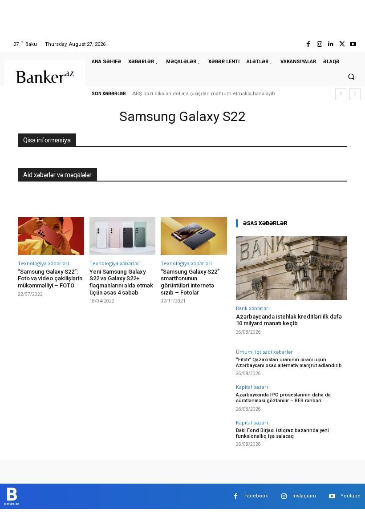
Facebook (256, 496)
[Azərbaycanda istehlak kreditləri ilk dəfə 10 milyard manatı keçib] (291, 268)
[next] (355, 93)
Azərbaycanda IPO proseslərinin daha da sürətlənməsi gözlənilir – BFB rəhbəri (283, 398)
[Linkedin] (330, 44)
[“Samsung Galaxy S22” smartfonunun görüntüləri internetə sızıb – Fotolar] (194, 236)
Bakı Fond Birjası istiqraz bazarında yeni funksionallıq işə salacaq (282, 433)
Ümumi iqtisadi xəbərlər (264, 351)
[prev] (340, 93)
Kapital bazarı (252, 386)
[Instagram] (319, 44)
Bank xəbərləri (253, 308)
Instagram (304, 496)
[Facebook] (308, 44)
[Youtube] (353, 44)
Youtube (351, 496)
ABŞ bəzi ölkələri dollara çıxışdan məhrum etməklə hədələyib (204, 94)
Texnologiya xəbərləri (43, 263)
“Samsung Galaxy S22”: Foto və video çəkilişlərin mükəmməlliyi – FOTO (50, 278)
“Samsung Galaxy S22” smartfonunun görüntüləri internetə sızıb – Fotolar (190, 282)
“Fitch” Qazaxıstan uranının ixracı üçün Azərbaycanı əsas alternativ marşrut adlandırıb (289, 362)
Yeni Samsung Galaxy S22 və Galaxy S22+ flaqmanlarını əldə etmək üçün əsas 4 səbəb (121, 282)
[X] (342, 44)
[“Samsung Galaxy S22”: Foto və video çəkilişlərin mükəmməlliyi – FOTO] (51, 236)
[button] (351, 76)
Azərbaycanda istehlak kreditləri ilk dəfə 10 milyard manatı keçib (289, 320)
